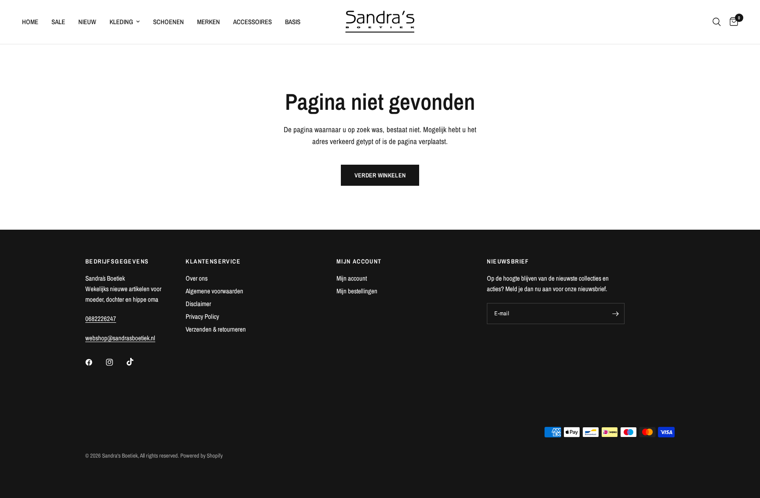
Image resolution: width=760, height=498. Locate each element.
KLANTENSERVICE (213, 261)
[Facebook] (95, 362)
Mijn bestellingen (356, 291)
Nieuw (87, 21)
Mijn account (351, 278)
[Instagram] (115, 362)
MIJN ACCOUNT (359, 261)
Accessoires (252, 21)
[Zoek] (716, 22)
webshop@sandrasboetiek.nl (120, 338)
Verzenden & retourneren (216, 329)
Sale (58, 21)
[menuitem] (33, 22)
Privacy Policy (202, 316)
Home (30, 21)
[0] (731, 22)
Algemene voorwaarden (214, 291)
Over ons (197, 278)
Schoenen (168, 21)
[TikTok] (136, 362)
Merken (208, 21)
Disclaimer (198, 303)
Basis (292, 21)
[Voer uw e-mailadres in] (616, 313)
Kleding (121, 21)
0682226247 (100, 318)
